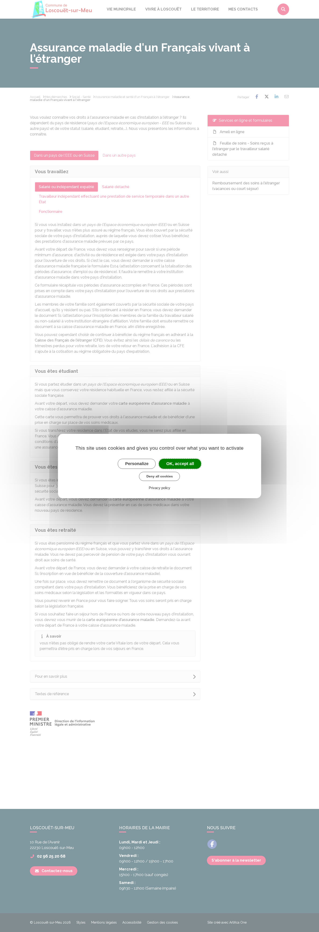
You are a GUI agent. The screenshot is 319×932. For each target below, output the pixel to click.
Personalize (137, 463)
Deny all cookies (159, 476)
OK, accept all (180, 463)
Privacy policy (159, 488)
